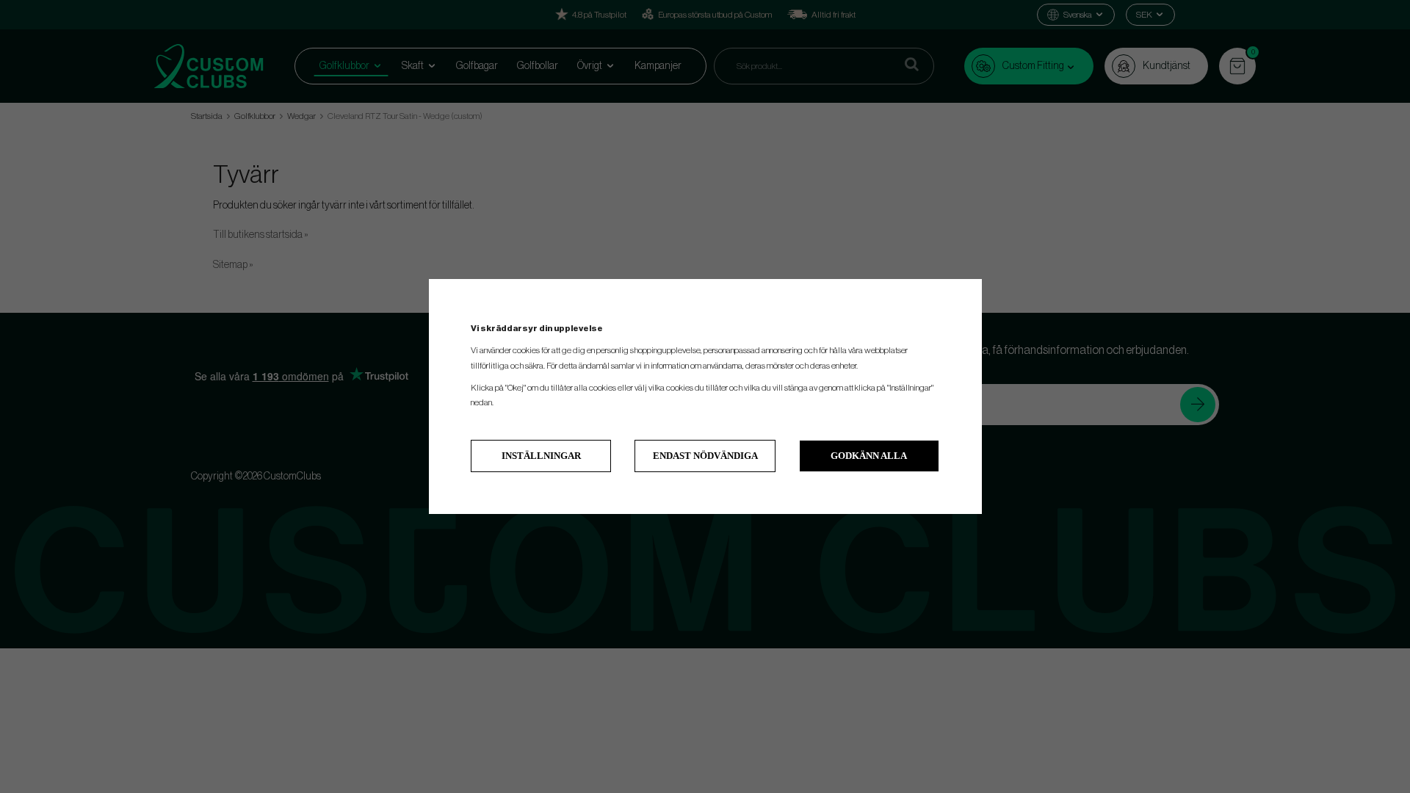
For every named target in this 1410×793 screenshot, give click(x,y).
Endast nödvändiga (705, 455)
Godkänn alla (869, 455)
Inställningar (541, 455)
